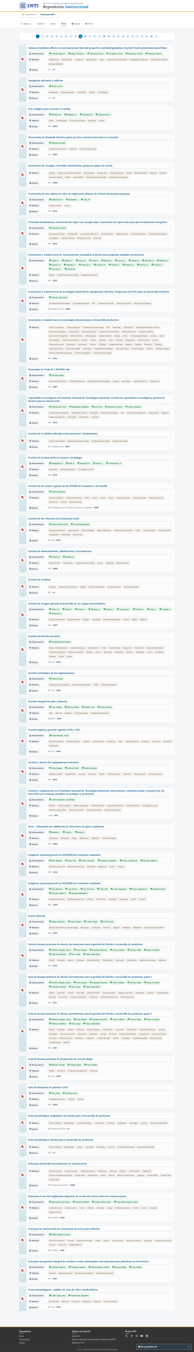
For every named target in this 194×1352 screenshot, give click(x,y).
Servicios (95, 417)
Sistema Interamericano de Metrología (63, 928)
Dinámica (153, 1208)
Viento (82, 1208)
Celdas (67, 177)
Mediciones (84, 838)
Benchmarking (155, 1038)
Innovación (94, 413)
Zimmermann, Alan (59, 407)
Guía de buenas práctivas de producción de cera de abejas (60, 1058)
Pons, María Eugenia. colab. (127, 1202)
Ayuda (77, 24)
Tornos (61, 656)
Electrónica (71, 344)
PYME (86, 498)
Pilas (51, 713)
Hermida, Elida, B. (58, 54)
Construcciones (144, 340)
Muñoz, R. (55, 609)
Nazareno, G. (85, 463)
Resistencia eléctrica (57, 867)
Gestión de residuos (39, 579)
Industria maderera (56, 498)
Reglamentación (55, 1212)
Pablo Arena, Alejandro (80, 1296)
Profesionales (108, 960)
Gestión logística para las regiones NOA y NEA (54, 729)
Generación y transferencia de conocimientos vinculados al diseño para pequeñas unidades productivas (86, 254)
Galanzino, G (56, 614)
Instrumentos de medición (154, 928)
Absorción (97, 238)
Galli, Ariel (98, 407)
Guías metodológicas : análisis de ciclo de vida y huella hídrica (63, 1289)
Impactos (97, 1302)
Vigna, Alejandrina (93, 954)
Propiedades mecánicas (139, 60)
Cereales (119, 340)
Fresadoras (119, 652)
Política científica (64, 806)
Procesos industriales (78, 997)
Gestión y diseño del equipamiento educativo (53, 762)
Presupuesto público (94, 810)
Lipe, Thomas (76, 922)
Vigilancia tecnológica (155, 648)
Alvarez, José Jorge (59, 297)
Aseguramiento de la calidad (78, 441)
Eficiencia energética (83, 353)
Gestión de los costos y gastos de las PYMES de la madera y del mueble (68, 485)
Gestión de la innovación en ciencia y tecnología (55, 457)
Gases (74, 838)
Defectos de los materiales (117, 60)
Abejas (51, 1071)
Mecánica (148, 344)
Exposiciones (54, 1180)
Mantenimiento (54, 563)
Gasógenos (53, 92)
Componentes (61, 121)
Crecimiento (100, 899)
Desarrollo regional (124, 303)
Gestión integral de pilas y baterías (47, 701)
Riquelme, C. (72, 115)
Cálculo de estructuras (163, 1241)
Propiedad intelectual (57, 1099)
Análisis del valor (103, 1038)
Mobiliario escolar (55, 774)
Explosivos (95, 838)
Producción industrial (112, 810)
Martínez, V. (95, 609)
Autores (41, 24)
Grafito (69, 656)
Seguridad (148, 1241)
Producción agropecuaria (77, 1071)
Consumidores (134, 1171)
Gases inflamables (109, 838)
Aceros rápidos (114, 648)
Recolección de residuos (84, 1273)
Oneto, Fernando (90, 768)
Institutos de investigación (58, 413)
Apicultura (61, 1071)
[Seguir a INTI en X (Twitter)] (126, 1336)
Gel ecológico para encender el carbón (49, 108)
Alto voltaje (126, 381)
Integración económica (57, 149)
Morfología (91, 867)
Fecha (53, 24)
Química (153, 336)
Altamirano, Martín (59, 228)
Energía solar (102, 173)
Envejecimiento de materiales (99, 381)
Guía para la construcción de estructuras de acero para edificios (64, 1228)
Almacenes (167, 741)
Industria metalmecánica (58, 648)
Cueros (155, 340)
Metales (90, 652)
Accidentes (96, 619)
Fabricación (139, 648)
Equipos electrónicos (57, 619)
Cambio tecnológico (67, 469)
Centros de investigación (58, 336)
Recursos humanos (89, 332)
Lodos (138, 530)
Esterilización (67, 60)
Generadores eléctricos (89, 234)
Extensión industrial (146, 332)
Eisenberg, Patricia (135, 54)
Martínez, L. (164, 261)
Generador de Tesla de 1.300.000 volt (48, 369)
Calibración (53, 838)
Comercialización (127, 997)
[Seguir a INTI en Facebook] (131, 1336)
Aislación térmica (67, 238)
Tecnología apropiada (81, 303)
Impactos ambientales (127, 1034)
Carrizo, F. (121, 261)
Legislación (147, 1171)
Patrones (106, 928)
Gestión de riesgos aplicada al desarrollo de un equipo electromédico (66, 603)
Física (125, 336)
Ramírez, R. (143, 265)
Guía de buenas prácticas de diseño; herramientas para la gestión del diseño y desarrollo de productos (85, 944)
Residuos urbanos (162, 349)
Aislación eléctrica (140, 381)
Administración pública (57, 810)
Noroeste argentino (56, 741)
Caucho (93, 340)
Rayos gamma (91, 60)
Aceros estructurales (84, 1241)
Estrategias (87, 349)
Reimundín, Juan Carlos (61, 1202)
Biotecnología (91, 336)
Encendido (92, 121)
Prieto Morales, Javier (60, 736)
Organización (153, 413)
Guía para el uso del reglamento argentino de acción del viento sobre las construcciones (77, 1196)
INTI (93, 303)
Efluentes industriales (57, 530)
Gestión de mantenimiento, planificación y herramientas (59, 551)
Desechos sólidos (55, 177)
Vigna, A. (55, 261)
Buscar (27, 24)
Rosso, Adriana (106, 707)
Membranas (77, 535)
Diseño (51, 275)
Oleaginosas (130, 340)
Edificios (90, 1208)
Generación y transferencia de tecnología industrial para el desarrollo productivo (73, 319)
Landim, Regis (92, 922)
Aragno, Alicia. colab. (103, 1202)
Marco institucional (76, 810)
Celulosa (102, 340)
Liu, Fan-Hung (88, 889)
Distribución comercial (109, 997)
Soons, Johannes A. (130, 861)
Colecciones (24, 1339)
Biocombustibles (141, 173)
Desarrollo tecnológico (142, 303)
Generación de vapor (57, 234)
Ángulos (116, 928)
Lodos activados (149, 530)
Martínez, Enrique (58, 143)
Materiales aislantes (77, 381)
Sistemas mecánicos (76, 652)
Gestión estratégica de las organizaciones (51, 672)
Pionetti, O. (56, 557)
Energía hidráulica (117, 173)
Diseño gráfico (152, 1175)
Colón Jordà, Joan (58, 1296)
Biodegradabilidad (56, 64)
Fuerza (144, 1208)
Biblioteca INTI (78, 1343)
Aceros (98, 652)
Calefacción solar (71, 1171)
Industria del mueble (73, 498)
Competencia (144, 1034)
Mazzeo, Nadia (73, 707)
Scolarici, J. (158, 265)
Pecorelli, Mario (58, 375)
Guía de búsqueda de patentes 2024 (48, 1087)
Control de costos (139, 498)
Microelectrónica (122, 349)
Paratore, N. (101, 265)
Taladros (52, 656)
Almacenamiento (132, 741)
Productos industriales (126, 1147)
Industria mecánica (78, 648)
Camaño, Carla (71, 1093)
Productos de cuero (56, 344)
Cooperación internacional (109, 332)
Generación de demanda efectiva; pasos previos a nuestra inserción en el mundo (73, 137)
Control (126, 619)
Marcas (66, 1042)
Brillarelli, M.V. (57, 200)
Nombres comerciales (125, 1175)
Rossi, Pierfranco (58, 492)
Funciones (75, 1302)
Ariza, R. (95, 261)
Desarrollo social (133, 806)
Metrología (117, 327)
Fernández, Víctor (115, 54)
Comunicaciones (109, 993)
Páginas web (166, 1175)
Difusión (90, 899)
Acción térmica (117, 1241)
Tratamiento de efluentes (123, 530)
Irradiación (79, 60)
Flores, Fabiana (118, 950)
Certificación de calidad (100, 441)
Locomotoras (103, 92)
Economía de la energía (102, 353)
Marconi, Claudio (58, 1065)
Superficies (102, 867)
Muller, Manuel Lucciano (61, 1235)
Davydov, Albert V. (150, 861)
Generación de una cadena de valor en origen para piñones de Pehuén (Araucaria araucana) (78, 193)
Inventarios (111, 741)
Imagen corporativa (125, 993)
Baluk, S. (81, 832)
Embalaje (102, 344)
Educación (92, 774)
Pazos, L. (99, 463)
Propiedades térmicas (159, 60)
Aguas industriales (104, 530)
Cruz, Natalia (57, 707)
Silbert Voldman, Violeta (100, 1267)
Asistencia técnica (129, 332)
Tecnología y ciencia (79, 413)
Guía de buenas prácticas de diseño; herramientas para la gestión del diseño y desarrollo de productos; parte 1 (90, 976)
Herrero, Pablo (73, 768)
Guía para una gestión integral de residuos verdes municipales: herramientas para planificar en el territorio (88, 1261)
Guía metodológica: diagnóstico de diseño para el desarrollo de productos (69, 1115)
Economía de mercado (88, 149)
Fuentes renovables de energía (69, 173)
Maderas (129, 344)
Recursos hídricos (110, 1302)
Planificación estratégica (118, 177)
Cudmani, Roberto (82, 1202)
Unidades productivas (89, 275)
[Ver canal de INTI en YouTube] (141, 1336)
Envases (93, 344)
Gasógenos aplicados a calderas (45, 80)
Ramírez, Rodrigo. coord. (61, 950)
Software (143, 619)
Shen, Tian (72, 861)
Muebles (138, 344)
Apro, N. (87, 200)
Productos (145, 741)
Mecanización (93, 648)
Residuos (163, 173)
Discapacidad (54, 340)
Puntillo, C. (140, 609)
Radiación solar (122, 234)
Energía (52, 173)
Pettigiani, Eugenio (78, 1267)
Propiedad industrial (139, 1038)
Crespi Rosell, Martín (81, 524)
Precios (63, 502)
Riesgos (86, 619)
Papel (111, 340)
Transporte (156, 741)
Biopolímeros (54, 60)
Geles (51, 121)
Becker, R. (108, 261)
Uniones (52, 1245)
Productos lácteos (115, 344)
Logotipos (140, 1175)
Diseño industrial (105, 336)
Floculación (65, 535)
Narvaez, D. (56, 265)
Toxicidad (112, 1034)
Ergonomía (127, 774)
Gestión (83, 587)
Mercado (52, 997)
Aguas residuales (88, 530)
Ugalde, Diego (75, 1065)
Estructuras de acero (57, 1241)
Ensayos (116, 381)
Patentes (71, 1099)
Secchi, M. (71, 269)
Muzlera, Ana (89, 707)
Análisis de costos (123, 498)
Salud (162, 336)
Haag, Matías (92, 1065)
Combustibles (78, 177)
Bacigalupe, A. (57, 463)
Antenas (71, 1241)
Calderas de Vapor (67, 92)
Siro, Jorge (76, 954)
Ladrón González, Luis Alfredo (63, 800)
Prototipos (125, 1038)
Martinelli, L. (73, 200)
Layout (110, 498)
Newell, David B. (159, 889)
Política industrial (73, 327)
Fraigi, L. (68, 832)
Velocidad (100, 1208)
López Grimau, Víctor (60, 524)
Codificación (53, 746)
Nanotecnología (138, 349)
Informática (82, 344)
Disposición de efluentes (68, 587)
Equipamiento (70, 774)
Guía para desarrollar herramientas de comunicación (57, 1163)
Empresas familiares (108, 685)
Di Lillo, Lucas (108, 922)
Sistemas (65, 1302)
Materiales (108, 652)
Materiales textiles (56, 349)
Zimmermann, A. (115, 463)
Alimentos (93, 1071)
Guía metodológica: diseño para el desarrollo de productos (60, 1139)
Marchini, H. (149, 261)
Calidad (116, 1038)
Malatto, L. (56, 832)
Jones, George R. (88, 861)
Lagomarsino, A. (104, 115)
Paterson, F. (86, 265)
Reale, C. (68, 609)
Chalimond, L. (125, 609)
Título (63, 24)
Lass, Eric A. (72, 889)
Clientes (123, 1171)
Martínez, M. (56, 115)
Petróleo (150, 349)
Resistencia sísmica (133, 1241)
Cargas (109, 1208)
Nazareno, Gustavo (115, 407)
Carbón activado (164, 530)
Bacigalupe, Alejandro (80, 407)
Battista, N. (70, 557)
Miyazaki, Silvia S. (155, 54)
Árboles (67, 206)
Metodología (69, 1123)
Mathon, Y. (69, 261)
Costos (94, 498)
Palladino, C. (71, 265)
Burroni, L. (110, 609)
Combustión (81, 92)
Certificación (128, 327)
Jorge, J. (153, 609)
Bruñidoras (159, 652)
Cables (98, 1241)
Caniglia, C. (166, 609)
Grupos (100, 563)
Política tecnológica (56, 327)
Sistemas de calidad (119, 441)
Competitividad (162, 993)
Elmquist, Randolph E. (108, 861)
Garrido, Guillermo (59, 1267)
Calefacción (102, 1171)
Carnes (84, 340)
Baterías (59, 713)
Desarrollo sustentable (158, 1123)
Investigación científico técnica (147, 327)
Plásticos (158, 344)
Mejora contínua (122, 563)
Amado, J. (81, 609)
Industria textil (73, 530)
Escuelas (82, 774)
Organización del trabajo (85, 563)
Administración (98, 741)
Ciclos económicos (159, 1034)
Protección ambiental (57, 652)
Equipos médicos (74, 619)
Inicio (90, 24)
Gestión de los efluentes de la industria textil (53, 518)
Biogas (129, 173)
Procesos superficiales (138, 336)
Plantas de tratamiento (104, 1273)
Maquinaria (127, 648)
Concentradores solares (158, 234)
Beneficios (79, 1038)
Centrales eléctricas (138, 234)
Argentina (73, 149)
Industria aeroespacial (70, 340)
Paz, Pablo (56, 1093)
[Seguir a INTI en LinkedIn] (146, 1336)
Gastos (102, 498)
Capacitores (154, 381)
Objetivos (165, 413)
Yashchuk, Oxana (96, 54)
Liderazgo (109, 563)
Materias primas (75, 502)
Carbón (92, 92)
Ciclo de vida (54, 1302)
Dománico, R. (87, 115)
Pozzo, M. (82, 261)
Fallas (102, 60)
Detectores (65, 838)
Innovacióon (99, 1123)
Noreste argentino (73, 741)
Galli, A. (71, 463)
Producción (93, 997)
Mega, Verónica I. (77, 54)
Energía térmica (107, 234)
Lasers (149, 652)
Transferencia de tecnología (67, 275)
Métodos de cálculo (156, 498)
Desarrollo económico (115, 806)
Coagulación (53, 535)
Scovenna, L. (57, 269)
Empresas (61, 960)
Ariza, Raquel (57, 768)
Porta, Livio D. (57, 86)
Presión (136, 1208)
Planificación (68, 563)
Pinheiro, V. (129, 265)
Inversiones (53, 502)
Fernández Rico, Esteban (61, 642)
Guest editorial (36, 915)
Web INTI (76, 1336)
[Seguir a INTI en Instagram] (136, 1336)
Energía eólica (89, 173)
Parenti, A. (115, 265)
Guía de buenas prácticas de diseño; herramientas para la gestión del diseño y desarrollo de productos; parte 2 (90, 1013)
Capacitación (74, 332)
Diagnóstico (122, 1123)
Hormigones (53, 238)
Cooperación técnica (106, 303)
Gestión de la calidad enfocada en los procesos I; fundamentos (63, 433)
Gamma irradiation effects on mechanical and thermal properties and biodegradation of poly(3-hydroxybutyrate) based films (97, 47)
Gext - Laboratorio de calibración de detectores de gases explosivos (66, 826)
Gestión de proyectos (57, 417)
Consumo (52, 1038)
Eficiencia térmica (84, 238)
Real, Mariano (57, 861)
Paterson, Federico (59, 954)
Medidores (126, 928)
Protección (62, 1245)
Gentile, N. (135, 261)
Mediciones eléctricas (76, 867)
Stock (120, 741)
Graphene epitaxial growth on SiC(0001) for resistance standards (64, 854)
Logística (86, 741)
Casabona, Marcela (99, 950)
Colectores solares (88, 1171)
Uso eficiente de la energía (96, 177)
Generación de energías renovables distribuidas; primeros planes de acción (70, 165)
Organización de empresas (59, 685)
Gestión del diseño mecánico (44, 636)
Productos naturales (77, 121)
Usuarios (150, 993)
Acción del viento (55, 1208)
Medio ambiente (77, 336)
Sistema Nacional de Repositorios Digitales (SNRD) (94, 1339)
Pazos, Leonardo (134, 407)
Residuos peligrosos (131, 587)
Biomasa (153, 173)
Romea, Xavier (57, 679)
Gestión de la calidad (57, 441)
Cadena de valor (55, 206)
